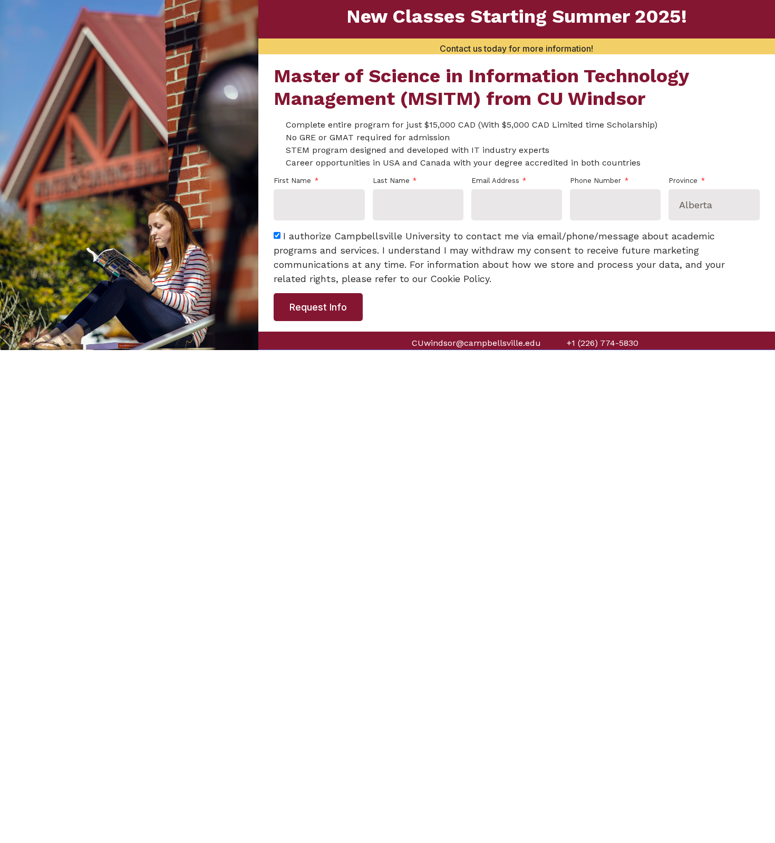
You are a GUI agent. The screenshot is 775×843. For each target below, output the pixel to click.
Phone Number (596, 181)
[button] (761, 21)
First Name (293, 181)
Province (684, 181)
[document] (387, 421)
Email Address (496, 181)
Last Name (392, 181)
